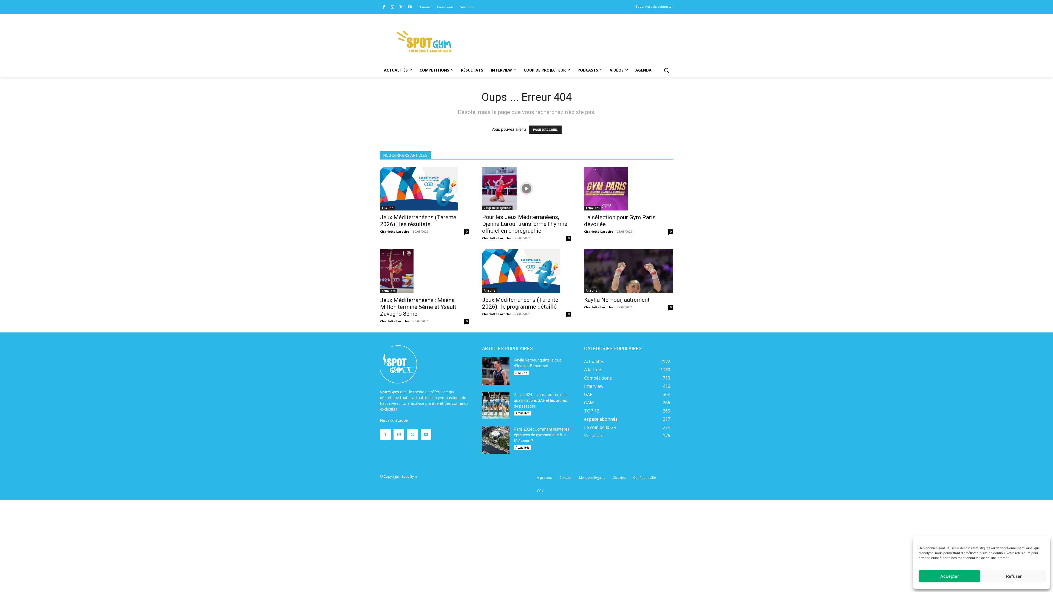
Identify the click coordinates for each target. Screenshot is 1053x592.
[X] (401, 7)
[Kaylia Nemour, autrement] (628, 271)
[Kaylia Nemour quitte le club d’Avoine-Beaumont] (495, 371)
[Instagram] (392, 7)
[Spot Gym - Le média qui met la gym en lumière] (424, 41)
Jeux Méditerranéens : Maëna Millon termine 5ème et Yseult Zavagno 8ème (418, 307)
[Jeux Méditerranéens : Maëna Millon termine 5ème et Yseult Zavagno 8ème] (424, 271)
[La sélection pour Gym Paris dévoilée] (628, 188)
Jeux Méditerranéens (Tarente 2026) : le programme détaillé (520, 303)
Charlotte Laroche (394, 231)
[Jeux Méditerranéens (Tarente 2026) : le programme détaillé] (526, 271)
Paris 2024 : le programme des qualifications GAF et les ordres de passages (540, 400)
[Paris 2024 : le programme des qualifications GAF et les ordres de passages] (495, 405)
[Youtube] (410, 7)
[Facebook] (383, 7)
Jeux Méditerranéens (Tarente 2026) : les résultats (418, 220)
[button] (666, 70)
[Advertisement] (564, 34)
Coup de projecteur (497, 208)
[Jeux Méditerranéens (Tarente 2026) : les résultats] (424, 188)
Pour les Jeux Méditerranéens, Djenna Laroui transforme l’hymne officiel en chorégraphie (524, 224)
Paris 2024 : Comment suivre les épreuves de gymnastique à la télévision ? (541, 435)
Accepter (949, 576)
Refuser (1014, 576)
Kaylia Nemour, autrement (617, 300)
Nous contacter (394, 420)
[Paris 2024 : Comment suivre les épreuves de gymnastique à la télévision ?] (495, 440)
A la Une (387, 208)
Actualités (593, 208)
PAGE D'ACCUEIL (545, 130)
